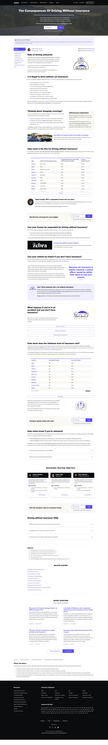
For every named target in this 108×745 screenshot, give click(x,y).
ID (70, 707)
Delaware (33, 183)
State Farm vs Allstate (60, 695)
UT (78, 709)
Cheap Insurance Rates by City (20, 704)
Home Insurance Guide (19, 697)
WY (89, 709)
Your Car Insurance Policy (36, 659)
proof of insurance (52, 79)
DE (64, 707)
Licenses (56, 733)
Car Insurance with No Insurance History (66, 243)
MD (84, 707)
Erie (69, 690)
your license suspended (62, 230)
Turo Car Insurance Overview (34, 574)
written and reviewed (53, 41)
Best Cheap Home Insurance (20, 702)
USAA (32, 366)
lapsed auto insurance (61, 259)
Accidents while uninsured (18, 60)
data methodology (88, 41)
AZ (53, 707)
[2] (60, 102)
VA (81, 709)
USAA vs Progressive (73, 697)
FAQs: (15, 66)
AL (49, 707)
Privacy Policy (51, 733)
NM (54, 709)
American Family (35, 385)
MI (88, 707)
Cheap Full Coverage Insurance (20, 693)
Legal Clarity (56, 555)
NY (55, 709)
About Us (43, 720)
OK (63, 709)
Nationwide (33, 382)
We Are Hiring (56, 720)
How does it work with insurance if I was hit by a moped (77, 631)
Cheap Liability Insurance (19, 690)
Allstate (33, 388)
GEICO (32, 363)
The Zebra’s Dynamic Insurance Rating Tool (46, 550)
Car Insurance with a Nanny (34, 583)
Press (49, 720)
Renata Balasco (88, 50)
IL (72, 707)
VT (79, 709)
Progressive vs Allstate (87, 697)
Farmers (33, 377)
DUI (72, 101)
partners (21, 41)
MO (42, 709)
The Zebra (16, 659)
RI (68, 709)
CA (56, 707)
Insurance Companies (47, 687)
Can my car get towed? (18, 58)
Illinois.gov (67, 558)
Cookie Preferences (63, 733)
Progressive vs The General (59, 698)
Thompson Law (51, 553)
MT (44, 709)
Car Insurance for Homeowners (34, 589)
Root (56, 690)
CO (58, 707)
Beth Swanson (36, 48)
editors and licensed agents (73, 41)
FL (65, 707)
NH (50, 709)
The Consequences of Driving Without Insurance (53, 659)
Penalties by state (17, 55)
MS (92, 707)
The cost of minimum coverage (18, 63)
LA (80, 707)
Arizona (33, 169)
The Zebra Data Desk (18, 711)
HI (69, 707)
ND (59, 709)
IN (73, 707)
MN (90, 707)
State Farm (33, 374)
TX (76, 709)
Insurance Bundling (18, 706)
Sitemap (15, 708)
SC (70, 709)
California (33, 175)
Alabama (33, 164)
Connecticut (34, 180)
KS (77, 707)
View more (61, 193)
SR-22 (31, 86)
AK (51, 707)
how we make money (28, 43)
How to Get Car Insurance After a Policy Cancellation (39, 587)
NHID (56, 551)
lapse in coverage (35, 118)
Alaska (33, 166)
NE (46, 709)
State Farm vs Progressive (47, 697)
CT (60, 707)
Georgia (33, 188)
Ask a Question (68, 651)
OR (65, 709)
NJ (51, 709)
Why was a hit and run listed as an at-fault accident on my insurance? (42, 631)
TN (74, 709)
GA (67, 707)
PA (67, 709)
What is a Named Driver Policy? (34, 585)
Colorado (33, 177)
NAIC (41, 557)
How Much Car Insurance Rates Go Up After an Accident (71, 135)
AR (54, 707)
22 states (72, 259)
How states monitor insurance (19, 65)
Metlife (84, 690)
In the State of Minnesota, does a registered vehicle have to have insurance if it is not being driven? (78, 610)
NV (48, 709)
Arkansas (33, 172)
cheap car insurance (39, 404)
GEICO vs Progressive (73, 695)
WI (87, 709)
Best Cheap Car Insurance (19, 699)
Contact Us (65, 720)
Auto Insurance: (44, 707)
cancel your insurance (56, 113)
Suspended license (17, 57)
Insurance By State (47, 704)
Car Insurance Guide (18, 695)
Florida (33, 186)
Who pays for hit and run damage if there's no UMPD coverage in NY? (43, 609)
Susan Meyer (89, 48)
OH (61, 709)
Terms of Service (44, 733)
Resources (17, 687)
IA (75, 707)
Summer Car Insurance (33, 578)
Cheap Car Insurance (24, 659)
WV (85, 709)
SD (72, 709)
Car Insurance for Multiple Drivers (35, 576)
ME (82, 707)
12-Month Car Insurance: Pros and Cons (36, 569)
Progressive (34, 371)
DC (62, 707)
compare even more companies (44, 349)
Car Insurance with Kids (33, 571)
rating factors (78, 352)
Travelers (33, 368)
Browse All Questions (55, 651)
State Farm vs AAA (86, 695)
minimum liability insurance (45, 153)
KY (78, 707)
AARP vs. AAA (44, 695)
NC (57, 709)
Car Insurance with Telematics (34, 580)
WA (83, 709)
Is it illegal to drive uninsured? (19, 51)
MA (86, 707)
